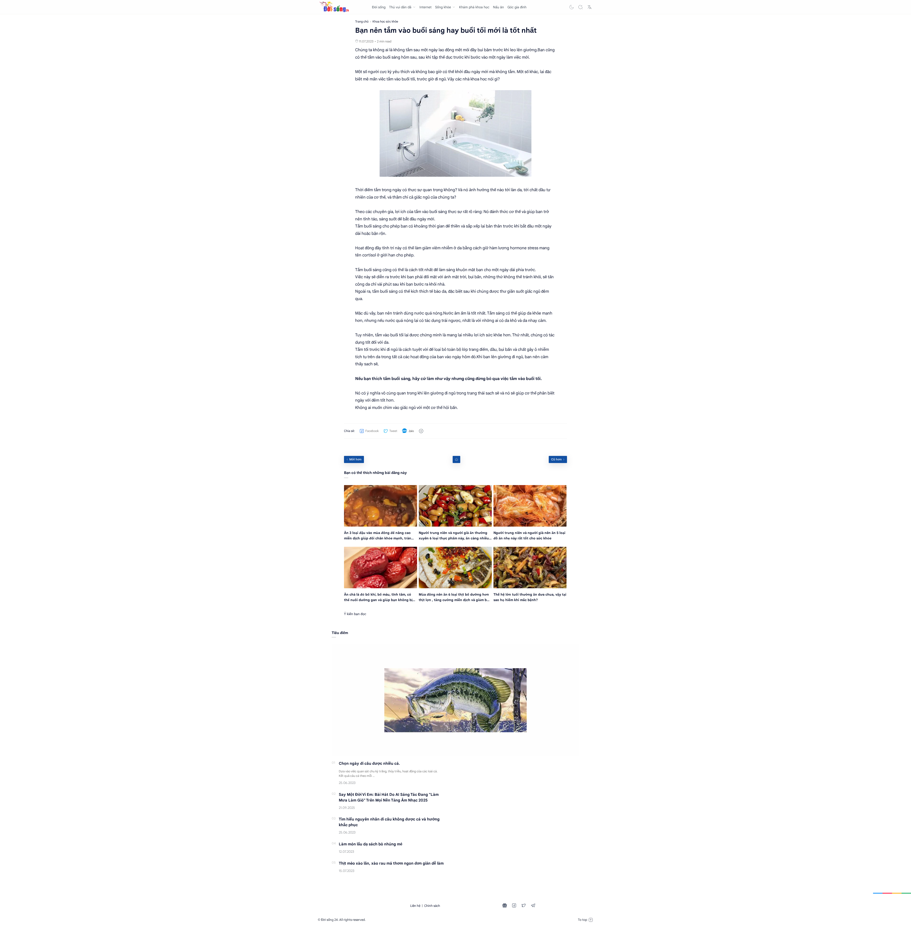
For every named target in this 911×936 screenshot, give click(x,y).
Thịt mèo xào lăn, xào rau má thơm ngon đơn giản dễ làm (391, 863)
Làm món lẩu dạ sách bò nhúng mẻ (370, 844)
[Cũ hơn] (558, 459)
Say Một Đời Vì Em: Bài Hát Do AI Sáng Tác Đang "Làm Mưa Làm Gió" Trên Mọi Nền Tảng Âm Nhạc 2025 (389, 797)
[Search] (580, 7)
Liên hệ (415, 906)
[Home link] (456, 459)
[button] (571, 7)
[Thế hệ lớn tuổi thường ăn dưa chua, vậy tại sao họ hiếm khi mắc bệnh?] (530, 567)
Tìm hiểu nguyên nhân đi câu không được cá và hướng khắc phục (389, 822)
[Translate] (589, 7)
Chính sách (432, 906)
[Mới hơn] (354, 459)
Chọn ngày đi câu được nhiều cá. (369, 763)
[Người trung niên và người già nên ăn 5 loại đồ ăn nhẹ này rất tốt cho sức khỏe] (530, 506)
